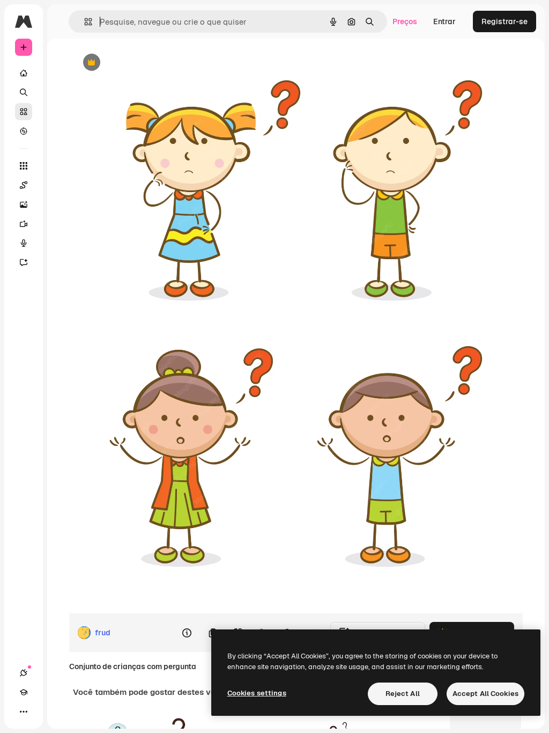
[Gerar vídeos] (23, 223)
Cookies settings (256, 693)
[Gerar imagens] (23, 204)
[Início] (23, 73)
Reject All (402, 693)
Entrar (444, 21)
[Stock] (23, 111)
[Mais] (23, 711)
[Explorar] (23, 131)
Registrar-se (504, 21)
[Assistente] (23, 262)
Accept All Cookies (485, 693)
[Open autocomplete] (84, 22)
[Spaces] (23, 185)
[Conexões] (23, 672)
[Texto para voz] (23, 243)
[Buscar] (23, 92)
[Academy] (23, 692)
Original (141, 63)
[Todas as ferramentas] (23, 165)
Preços (404, 21)
